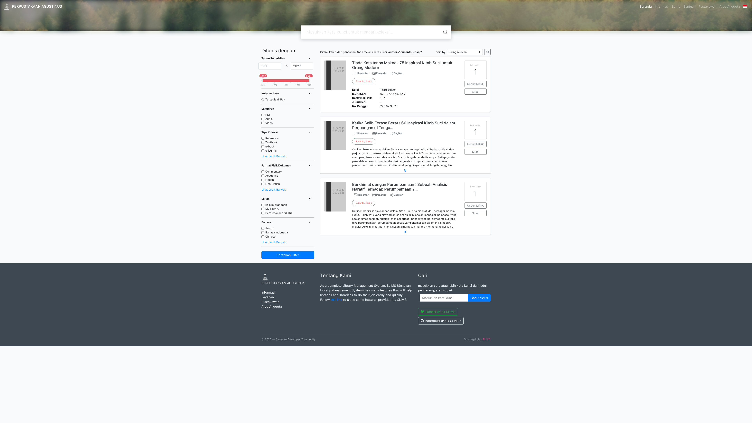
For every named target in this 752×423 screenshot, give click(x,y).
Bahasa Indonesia (276, 232)
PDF (268, 114)
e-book (270, 146)
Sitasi (475, 91)
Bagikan (398, 73)
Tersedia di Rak (275, 99)
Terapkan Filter (288, 255)
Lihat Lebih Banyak (273, 156)
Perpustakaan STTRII (279, 213)
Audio (269, 118)
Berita (676, 6)
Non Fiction (272, 183)
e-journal (271, 150)
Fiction (269, 179)
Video (269, 123)
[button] (405, 170)
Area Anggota (729, 6)
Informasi (662, 6)
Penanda (381, 73)
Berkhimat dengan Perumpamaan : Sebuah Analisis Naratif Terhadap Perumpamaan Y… (399, 187)
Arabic (269, 228)
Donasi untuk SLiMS (440, 312)
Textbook (271, 142)
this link (336, 300)
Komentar (363, 73)
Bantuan (689, 6)
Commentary (273, 171)
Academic (271, 175)
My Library (272, 209)
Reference (271, 138)
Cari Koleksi (479, 298)
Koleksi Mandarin (276, 204)
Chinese (270, 236)
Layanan (267, 297)
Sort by (440, 52)
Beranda (646, 6)
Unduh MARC (475, 84)
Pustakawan (707, 6)
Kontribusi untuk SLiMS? (443, 321)
